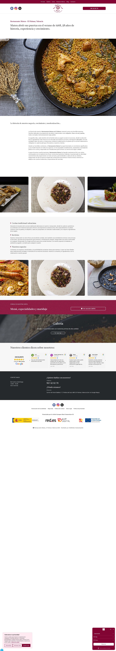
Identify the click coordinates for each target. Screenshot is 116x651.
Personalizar (9, 645)
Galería (48, 1)
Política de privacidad (79, 408)
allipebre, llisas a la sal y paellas (75, 133)
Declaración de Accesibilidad (38, 408)
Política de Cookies (60, 408)
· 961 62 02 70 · (94, 8)
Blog (68, 1)
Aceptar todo (26, 645)
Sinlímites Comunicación (76, 428)
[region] (17, 640)
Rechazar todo (17, 645)
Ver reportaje (58, 333)
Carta (53, 1)
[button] (105, 360)
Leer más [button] (33, 366)
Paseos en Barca (60, 1)
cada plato (79, 139)
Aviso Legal (69, 408)
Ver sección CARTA (88, 309)
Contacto (73, 1)
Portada (43, 1)
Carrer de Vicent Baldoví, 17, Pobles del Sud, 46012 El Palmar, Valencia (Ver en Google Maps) (73, 392)
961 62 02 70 (52, 383)
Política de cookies (15, 642)
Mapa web (50, 408)
